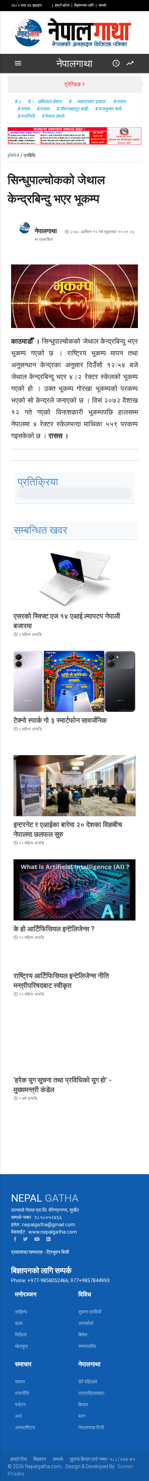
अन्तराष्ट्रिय (25, 1427)
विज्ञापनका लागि (84, 5)
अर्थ (18, 1416)
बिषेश (82, 1334)
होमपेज (13, 155)
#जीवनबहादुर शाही (72, 109)
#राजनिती (26, 116)
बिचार (83, 1404)
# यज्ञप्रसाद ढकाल (88, 101)
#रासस (119, 101)
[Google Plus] (48, 1239)
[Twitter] (25, 1239)
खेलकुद (21, 1346)
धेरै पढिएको (87, 1381)
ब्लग (81, 1416)
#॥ (18, 101)
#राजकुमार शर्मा (108, 109)
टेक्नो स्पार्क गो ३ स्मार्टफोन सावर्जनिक (60, 720)
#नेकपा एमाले (53, 116)
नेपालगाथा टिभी (91, 1427)
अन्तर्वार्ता (85, 1323)
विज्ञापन (39, 1459)
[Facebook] (15, 1239)
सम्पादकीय (87, 1346)
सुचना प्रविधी (89, 1312)
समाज (20, 1381)
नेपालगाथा (74, 63)
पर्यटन (20, 1404)
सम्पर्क (102, 5)
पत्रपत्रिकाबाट (91, 1393)
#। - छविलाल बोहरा (45, 101)
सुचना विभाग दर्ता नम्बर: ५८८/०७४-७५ (102, 1459)
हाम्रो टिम (18, 1459)
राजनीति (22, 1393)
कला (19, 1323)
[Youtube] (37, 1239)
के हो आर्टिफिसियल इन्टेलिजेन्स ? (54, 929)
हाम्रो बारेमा (62, 5)
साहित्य (21, 1312)
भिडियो (21, 1334)
